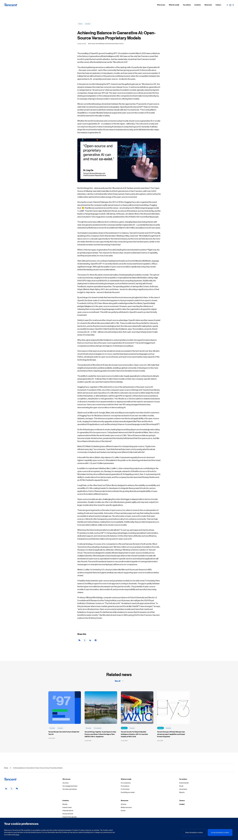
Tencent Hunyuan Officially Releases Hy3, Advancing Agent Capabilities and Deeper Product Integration (171, 734)
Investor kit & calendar (69, 817)
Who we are (66, 779)
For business (125, 786)
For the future (125, 789)
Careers (182, 800)
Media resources (126, 807)
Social (181, 786)
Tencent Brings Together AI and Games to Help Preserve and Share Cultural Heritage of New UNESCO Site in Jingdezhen (100, 734)
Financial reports (67, 810)
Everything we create (128, 792)
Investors (65, 800)
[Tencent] (10, 5)
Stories (80, 23)
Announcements (67, 814)
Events (123, 810)
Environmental (183, 783)
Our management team (69, 786)
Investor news (67, 807)
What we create (126, 779)
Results (64, 804)
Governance (183, 789)
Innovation (87, 23)
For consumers (97, 728)
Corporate (52, 728)
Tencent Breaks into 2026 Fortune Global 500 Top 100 (63, 733)
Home (6, 768)
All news (123, 804)
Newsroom (124, 800)
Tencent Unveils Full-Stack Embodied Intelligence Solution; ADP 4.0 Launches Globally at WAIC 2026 (134, 734)
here (17, 835)
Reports (182, 792)
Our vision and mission (69, 789)
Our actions (183, 779)
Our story (65, 783)
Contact (182, 804)
